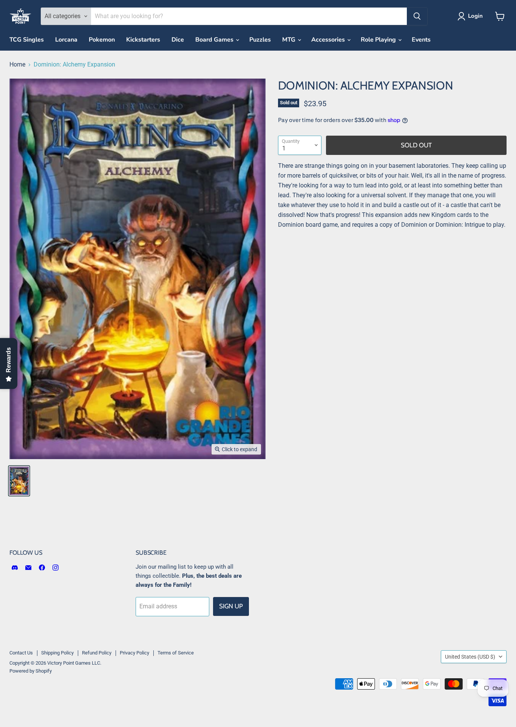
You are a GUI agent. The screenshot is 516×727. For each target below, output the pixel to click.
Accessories (328, 40)
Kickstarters (143, 40)
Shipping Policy (57, 653)
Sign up (231, 606)
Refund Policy (96, 653)
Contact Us (21, 653)
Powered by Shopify (30, 671)
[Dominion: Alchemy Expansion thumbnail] (19, 481)
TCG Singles (26, 40)
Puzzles (260, 40)
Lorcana (66, 40)
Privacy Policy (134, 653)
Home (17, 64)
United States (470, 657)
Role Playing (379, 40)
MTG (289, 40)
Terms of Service (176, 653)
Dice (177, 40)
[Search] (417, 16)
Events (421, 40)
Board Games (215, 40)
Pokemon (102, 40)
